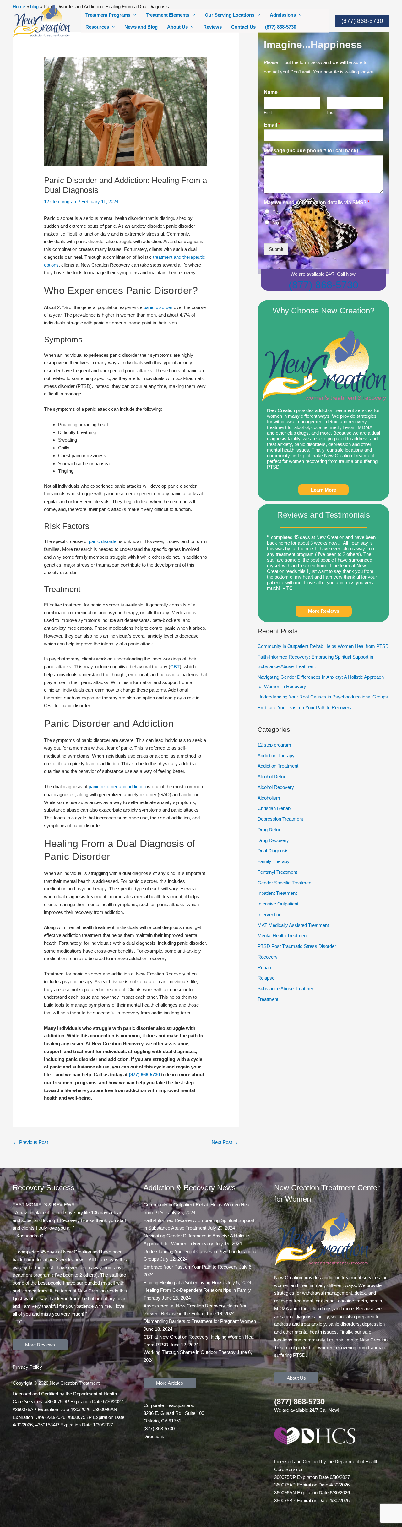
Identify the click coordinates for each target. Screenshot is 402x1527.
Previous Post (30, 1142)
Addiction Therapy (276, 755)
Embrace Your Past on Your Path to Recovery (305, 707)
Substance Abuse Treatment (287, 988)
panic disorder (158, 307)
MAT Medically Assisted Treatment (293, 925)
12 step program (61, 201)
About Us (177, 27)
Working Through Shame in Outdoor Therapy (190, 1352)
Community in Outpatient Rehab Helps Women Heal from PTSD (323, 646)
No (275, 223)
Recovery (268, 956)
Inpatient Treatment (277, 893)
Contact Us (243, 27)
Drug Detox (269, 829)
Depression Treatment (280, 819)
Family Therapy (274, 861)
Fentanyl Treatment (277, 872)
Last (330, 112)
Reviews (212, 27)
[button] (362, 21)
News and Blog (141, 27)
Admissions (283, 15)
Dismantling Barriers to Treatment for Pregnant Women (200, 1321)
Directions (154, 1436)
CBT (175, 666)
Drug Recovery (273, 840)
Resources (97, 27)
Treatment (268, 999)
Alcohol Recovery (276, 787)
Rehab (264, 967)
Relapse (266, 978)
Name (272, 92)
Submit (276, 249)
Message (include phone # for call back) (312, 150)
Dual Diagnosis (273, 850)
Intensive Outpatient (278, 903)
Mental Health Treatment (283, 935)
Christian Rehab (274, 808)
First (268, 112)
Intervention (269, 914)
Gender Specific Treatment (285, 882)
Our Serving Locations (229, 15)
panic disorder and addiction (117, 786)
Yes (276, 212)
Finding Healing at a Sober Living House (184, 1282)
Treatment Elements (167, 15)
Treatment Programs (107, 15)
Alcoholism (269, 798)
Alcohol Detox (272, 776)
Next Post (225, 1142)
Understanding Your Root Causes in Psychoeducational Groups (323, 696)
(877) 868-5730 (280, 27)
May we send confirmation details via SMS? (317, 202)
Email (272, 125)
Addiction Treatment (278, 766)
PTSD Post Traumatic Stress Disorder (297, 946)
